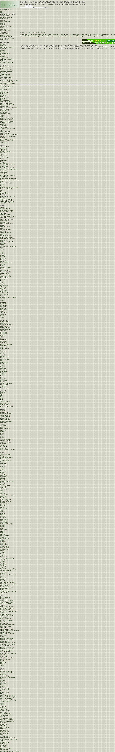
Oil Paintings (4, 61)
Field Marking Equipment (7, 581)
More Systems (4, 348)
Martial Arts (3, 520)
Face (1, 397)
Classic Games (4, 356)
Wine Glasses (4, 655)
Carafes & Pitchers (5, 626)
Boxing (2, 484)
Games (2, 184)
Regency (3, 306)
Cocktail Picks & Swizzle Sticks (9, 630)
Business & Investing (6, 211)
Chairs (2, 664)
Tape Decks (3, 127)
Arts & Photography (6, 208)
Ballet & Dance (4, 477)
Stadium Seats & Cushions (8, 591)
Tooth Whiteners (5, 401)
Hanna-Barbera (5, 727)
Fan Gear (3, 466)
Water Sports (4, 285)
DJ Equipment (4, 92)
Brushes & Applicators (6, 406)
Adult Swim (3, 709)
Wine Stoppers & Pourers (7, 644)
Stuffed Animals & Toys (7, 201)
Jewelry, (2, 20)
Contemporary (4, 294)
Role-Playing (4, 362)
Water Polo (3, 564)
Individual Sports (5, 272)
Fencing (2, 502)
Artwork (2, 44)
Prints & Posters (5, 53)
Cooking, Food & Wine (7, 219)
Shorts (2, 436)
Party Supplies (4, 192)
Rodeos (2, 279)
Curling (2, 493)
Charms (2, 23)
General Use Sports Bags (7, 582)
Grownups (3, 159)
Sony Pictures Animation (7, 737)
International (4, 730)
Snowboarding (4, 546)
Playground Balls (5, 588)
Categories (3, 160)
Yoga (1, 567)
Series (2, 311)
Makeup (2, 392)
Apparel (2, 410)
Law (1, 228)
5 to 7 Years (3, 154)
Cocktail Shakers (5, 632)
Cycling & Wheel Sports (7, 495)
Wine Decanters (5, 652)
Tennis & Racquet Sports (7, 558)
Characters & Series (6, 715)
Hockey (2, 269)
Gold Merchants (5, 73)
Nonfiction (3, 234)
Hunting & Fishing (5, 270)
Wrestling (3, 566)
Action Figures (4, 163)
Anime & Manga (5, 676)
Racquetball (3, 529)
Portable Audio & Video (7, 118)
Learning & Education (6, 189)
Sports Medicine (5, 471)
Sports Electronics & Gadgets (9, 569)
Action (2, 353)
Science (2, 244)
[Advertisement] (32, 19)
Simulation (3, 364)
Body (1, 398)
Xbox (1, 336)
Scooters (3, 537)
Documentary (4, 683)
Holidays (3, 728)
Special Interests (5, 701)
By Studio (3, 746)
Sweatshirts (3, 445)
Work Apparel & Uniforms (7, 449)
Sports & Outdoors (5, 454)
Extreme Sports (4, 261)
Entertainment (4, 220)
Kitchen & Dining (5, 597)
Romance (3, 243)
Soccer (2, 281)
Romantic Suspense (6, 309)
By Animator (3, 712)
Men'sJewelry (4, 33)
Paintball (3, 525)
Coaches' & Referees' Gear (8, 575)
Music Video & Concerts (7, 695)
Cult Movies (3, 682)
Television (3, 704)
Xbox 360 (3, 335)
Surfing (2, 555)
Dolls (1, 181)
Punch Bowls (4, 641)
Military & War (4, 694)
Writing (2, 317)
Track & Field (4, 560)
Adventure (3, 355)
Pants (2, 431)
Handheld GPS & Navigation (8, 134)
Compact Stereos (5, 89)
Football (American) (6, 263)
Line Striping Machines (7, 587)
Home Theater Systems (7, 104)
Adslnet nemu (7, 14)
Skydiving (3, 541)
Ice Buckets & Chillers (6, 648)
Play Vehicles (4, 193)
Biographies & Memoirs (7, 210)
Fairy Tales (3, 722)
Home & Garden (5, 226)
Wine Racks (3, 656)
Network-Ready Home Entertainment (7, 109)
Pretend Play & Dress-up (7, 196)
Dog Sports (3, 498)
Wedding (3, 448)
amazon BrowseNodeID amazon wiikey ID (9, 751)
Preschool (3, 195)
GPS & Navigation (5, 101)
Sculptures (3, 55)
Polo (1, 528)
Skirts (2, 437)
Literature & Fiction (6, 229)
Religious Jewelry (5, 39)
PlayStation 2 (4, 333)
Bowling (2, 483)
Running (2, 534)
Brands (2, 68)
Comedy (2, 680)
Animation (3, 674)
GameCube (3, 339)
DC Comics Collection (7, 719)
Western (2, 315)
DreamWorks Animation (7, 721)
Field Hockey (4, 504)
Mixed (2, 734)
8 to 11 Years (4, 156)
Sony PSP (3, 347)
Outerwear (3, 430)
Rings (2, 27)
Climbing (3, 487)
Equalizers (3, 98)
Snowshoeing (4, 549)
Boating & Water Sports (7, 481)
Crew (1, 490)
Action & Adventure (6, 671)
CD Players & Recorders (7, 83)
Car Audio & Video (5, 88)
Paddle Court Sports (6, 523)
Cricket (2, 492)
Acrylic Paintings (5, 58)
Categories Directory (6, 70)
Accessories (4, 32)
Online (2, 358)
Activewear (3, 425)
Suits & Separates (5, 442)
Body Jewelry (4, 18)
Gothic (2, 300)
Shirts (2, 433)
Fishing (2, 505)
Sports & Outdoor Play (7, 199)
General (2, 264)
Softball (2, 282)
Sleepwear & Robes (6, 439)
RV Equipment (4, 535)
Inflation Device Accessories (8, 584)
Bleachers (3, 573)
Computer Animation (6, 718)
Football (2, 507)
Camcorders (4, 85)
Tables (2, 665)
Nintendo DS (4, 345)
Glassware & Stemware (7, 638)
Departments (4, 412)
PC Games (3, 341)
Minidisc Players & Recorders (9, 107)
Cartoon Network (5, 713)
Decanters (3, 635)
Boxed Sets (3, 745)
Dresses (2, 427)
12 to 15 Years (4, 157)
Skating (2, 540)
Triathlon (2, 561)
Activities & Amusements (7, 165)
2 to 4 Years (3, 153)
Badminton (3, 475)
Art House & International (7, 677)
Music (2, 190)
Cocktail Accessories (6, 629)
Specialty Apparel (5, 415)
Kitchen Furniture (5, 609)
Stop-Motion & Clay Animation (9, 739)
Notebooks (3, 112)
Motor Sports (4, 522)
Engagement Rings (6, 36)
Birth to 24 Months (5, 151)
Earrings (2, 24)
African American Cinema (7, 673)
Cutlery (2, 605)
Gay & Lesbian (4, 222)
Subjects (2, 207)
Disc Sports (3, 496)
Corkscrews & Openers (7, 633)
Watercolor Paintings (6, 62)
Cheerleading (4, 489)
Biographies (3, 258)
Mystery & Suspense (6, 698)
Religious (3, 308)
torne (1, 11)
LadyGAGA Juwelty (6, 17)
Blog (1, 14)
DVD (1, 12)
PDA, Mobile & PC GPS (7, 139)
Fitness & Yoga (4, 688)
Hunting (2, 514)
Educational (3, 686)
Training (2, 284)
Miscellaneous (4, 273)
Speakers (3, 124)
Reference (3, 240)
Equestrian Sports (5, 499)
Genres (2, 670)
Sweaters (3, 443)
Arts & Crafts (4, 166)
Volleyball (3, 563)
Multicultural (3, 305)
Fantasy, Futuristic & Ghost (8, 297)
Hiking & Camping (5, 267)
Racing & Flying (5, 359)
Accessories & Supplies (7, 82)
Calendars (3, 213)
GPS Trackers (4, 133)
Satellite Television (6, 122)
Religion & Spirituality (6, 241)
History (2, 225)
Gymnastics (3, 511)
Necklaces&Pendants (6, 26)
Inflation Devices (5, 585)
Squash (2, 554)
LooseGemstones (5, 30)
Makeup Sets (4, 404)
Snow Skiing (4, 544)
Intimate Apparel (5, 428)
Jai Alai (2, 516)
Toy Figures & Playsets (7, 202)
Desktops (3, 95)
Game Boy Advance (6, 344)
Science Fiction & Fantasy (8, 246)
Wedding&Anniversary (7, 38)
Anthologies (3, 290)
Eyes (1, 394)
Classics (2, 679)
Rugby (2, 532)
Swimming (3, 557)
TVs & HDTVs (4, 125)
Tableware (3, 617)
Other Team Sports (5, 276)
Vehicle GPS (4, 142)
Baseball (3, 255)
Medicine (3, 231)
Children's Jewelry (5, 35)
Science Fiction (5, 736)
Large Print (3, 303)
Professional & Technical (7, 238)
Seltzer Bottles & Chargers (8, 642)
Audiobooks (3, 254)
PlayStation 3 (4, 332)
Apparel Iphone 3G (6, 9)
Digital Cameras (5, 97)
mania (26, 32)
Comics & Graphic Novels (8, 216)
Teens (2, 249)
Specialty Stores (5, 76)
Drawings (3, 45)
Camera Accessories (6, 86)
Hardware (3, 368)
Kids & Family (4, 692)
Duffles (2, 579)
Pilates (2, 526)
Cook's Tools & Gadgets (7, 602)
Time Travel (3, 312)
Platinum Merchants (6, 421)
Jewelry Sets (4, 29)
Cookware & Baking (6, 603)
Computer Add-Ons (6, 91)
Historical (3, 302)
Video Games (4, 321)
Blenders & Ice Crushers (7, 624)
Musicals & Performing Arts (8, 697)
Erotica (2, 296)
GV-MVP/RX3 (29, 32)
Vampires (3, 314)
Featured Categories (6, 71)
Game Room (4, 508)
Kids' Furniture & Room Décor (9, 187)
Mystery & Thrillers (5, 232)
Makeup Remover (5, 403)
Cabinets (3, 662)
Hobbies (2, 186)
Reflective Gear (5, 590)
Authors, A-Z (4, 293)
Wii (1, 338)
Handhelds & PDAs (6, 103)
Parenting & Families (6, 237)
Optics (2, 115)
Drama (2, 685)
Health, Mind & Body (6, 223)
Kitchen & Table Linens (7, 608)
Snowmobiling (4, 547)
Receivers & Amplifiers (7, 121)
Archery (2, 474)
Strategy (2, 367)
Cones (2, 576)
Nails (1, 400)
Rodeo (2, 531)
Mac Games (3, 342)
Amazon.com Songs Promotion (9, 80)
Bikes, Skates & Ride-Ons (8, 168)
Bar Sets (2, 621)
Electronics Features (6, 67)
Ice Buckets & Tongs (6, 639)
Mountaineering (5, 275)
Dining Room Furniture (7, 606)
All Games (3, 352)
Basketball (3, 257)
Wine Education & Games (8, 653)
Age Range (3, 148)
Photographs (4, 52)
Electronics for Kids (6, 183)
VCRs (2, 130)
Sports (2, 247)
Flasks (2, 636)
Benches (3, 661)
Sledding (3, 543)
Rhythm (2, 361)
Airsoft (2, 472)
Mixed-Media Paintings (7, 59)
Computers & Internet (6, 217)
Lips (1, 395)
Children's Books (5, 214)
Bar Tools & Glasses (6, 599)
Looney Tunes (4, 733)
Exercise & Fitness (5, 501)
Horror (2, 691)
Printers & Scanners (6, 119)
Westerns (3, 706)
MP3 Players (4, 106)
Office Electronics (5, 113)
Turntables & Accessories (7, 128)
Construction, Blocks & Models (9, 169)
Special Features (5, 74)
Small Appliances (5, 614)
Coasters (3, 627)
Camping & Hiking (5, 486)
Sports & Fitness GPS (6, 140)
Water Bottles (4, 593)
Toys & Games (4, 146)
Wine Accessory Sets (6, 650)
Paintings (3, 50)
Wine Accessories (5, 618)
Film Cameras (4, 100)
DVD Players (4, 94)
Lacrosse (3, 517)
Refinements (4, 326)
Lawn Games (4, 519)
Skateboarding (4, 538)
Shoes (2, 434)
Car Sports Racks (5, 570)
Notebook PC (35, 32)
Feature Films (4, 724)
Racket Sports (4, 278)
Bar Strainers (4, 623)
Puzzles (2, 198)
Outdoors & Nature (5, 235)
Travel (2, 251)
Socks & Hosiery (5, 440)
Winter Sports (4, 287)
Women (2, 424)
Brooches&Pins (5, 21)
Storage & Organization (7, 615)
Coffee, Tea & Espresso (7, 600)
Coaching (3, 260)
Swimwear (3, 446)
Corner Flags (4, 578)
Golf (1, 266)
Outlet (2, 116)
